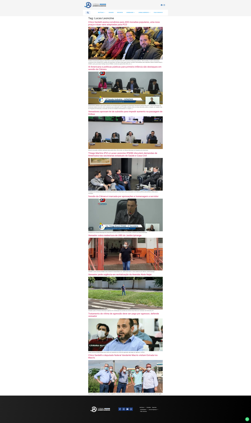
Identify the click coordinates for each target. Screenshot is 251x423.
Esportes (120, 12)
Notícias (101, 12)
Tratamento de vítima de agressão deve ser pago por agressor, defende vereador (123, 314)
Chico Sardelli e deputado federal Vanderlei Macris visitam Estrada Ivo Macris (123, 356)
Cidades (111, 12)
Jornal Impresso (143, 12)
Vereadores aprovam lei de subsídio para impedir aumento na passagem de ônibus (125, 112)
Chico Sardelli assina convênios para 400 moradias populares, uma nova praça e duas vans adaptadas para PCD (124, 23)
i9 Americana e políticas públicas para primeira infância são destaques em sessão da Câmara (124, 68)
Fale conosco (158, 12)
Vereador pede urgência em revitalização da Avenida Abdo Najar (120, 274)
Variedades (129, 12)
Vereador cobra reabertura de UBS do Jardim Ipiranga (114, 235)
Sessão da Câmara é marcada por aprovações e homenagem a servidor (123, 196)
